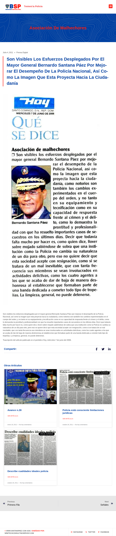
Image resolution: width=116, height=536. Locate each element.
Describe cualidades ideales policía (27, 471)
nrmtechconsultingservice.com (19, 533)
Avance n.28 (14, 410)
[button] (110, 6)
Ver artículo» (12, 416)
